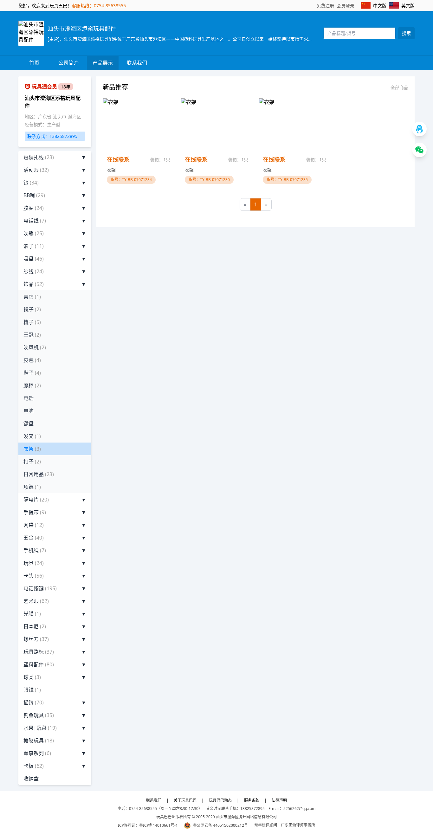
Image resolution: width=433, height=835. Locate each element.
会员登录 (345, 6)
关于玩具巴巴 (185, 800)
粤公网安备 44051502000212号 (220, 825)
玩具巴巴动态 (220, 800)
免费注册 (325, 6)
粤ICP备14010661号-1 (158, 825)
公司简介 (68, 62)
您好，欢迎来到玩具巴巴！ (45, 6)
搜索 (406, 33)
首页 (34, 62)
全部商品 (399, 87)
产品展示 (103, 62)
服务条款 (251, 800)
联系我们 (137, 62)
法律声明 (279, 800)
